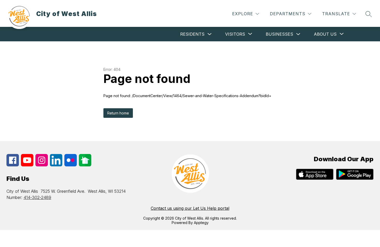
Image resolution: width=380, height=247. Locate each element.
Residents (192, 34)
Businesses (279, 34)
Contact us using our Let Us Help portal (190, 208)
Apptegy (201, 222)
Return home (118, 113)
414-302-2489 (37, 197)
